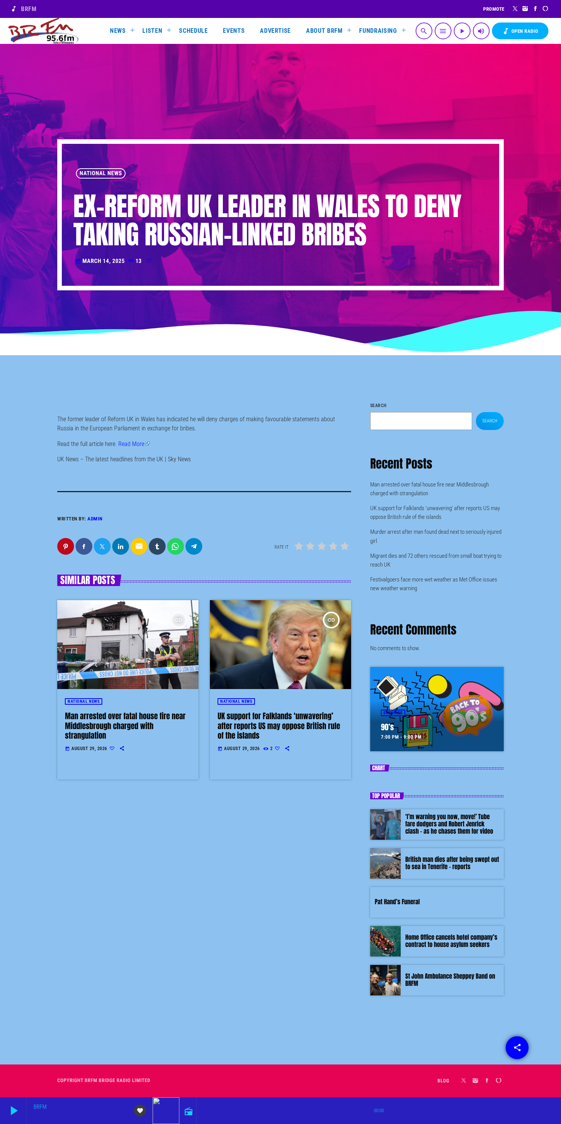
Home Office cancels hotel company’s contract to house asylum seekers (451, 941)
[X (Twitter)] (515, 8)
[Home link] (43, 31)
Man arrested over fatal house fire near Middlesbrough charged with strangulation (125, 725)
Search (378, 405)
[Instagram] (525, 8)
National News (101, 173)
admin (95, 519)
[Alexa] (545, 8)
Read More (131, 444)
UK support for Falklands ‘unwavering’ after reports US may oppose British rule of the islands (279, 725)
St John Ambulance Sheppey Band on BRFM (450, 980)
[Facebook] (535, 8)
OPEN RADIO (520, 31)
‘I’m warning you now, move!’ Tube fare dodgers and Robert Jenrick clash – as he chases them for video (449, 824)
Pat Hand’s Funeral (397, 902)
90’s (387, 727)
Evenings (393, 712)
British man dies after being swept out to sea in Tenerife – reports (452, 863)
